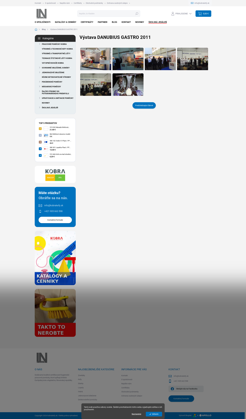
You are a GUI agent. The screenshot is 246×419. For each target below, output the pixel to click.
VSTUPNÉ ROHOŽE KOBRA (53, 63)
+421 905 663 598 (53, 211)
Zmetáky (81, 375)
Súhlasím (155, 414)
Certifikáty (78, 3)
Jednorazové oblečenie (87, 396)
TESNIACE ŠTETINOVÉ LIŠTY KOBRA (57, 58)
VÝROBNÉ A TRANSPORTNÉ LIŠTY (56, 53)
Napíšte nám (65, 3)
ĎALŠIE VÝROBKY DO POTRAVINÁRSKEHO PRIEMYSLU (55, 92)
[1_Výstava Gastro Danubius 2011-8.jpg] (192, 57)
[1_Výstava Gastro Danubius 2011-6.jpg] (128, 57)
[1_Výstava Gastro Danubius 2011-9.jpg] (95, 83)
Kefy (80, 379)
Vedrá (80, 392)
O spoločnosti (50, 3)
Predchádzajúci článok (144, 105)
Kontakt (38, 3)
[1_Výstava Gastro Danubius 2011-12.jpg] (128, 83)
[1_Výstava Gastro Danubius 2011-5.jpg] (95, 57)
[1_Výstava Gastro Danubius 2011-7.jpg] (160, 57)
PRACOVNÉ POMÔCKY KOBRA (54, 44)
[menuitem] (43, 22)
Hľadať (137, 14)
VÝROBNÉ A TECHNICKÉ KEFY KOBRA (57, 49)
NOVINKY (46, 103)
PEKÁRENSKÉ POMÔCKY (52, 82)
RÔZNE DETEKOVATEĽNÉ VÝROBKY (56, 77)
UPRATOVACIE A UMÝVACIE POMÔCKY (57, 98)
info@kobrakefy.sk (53, 205)
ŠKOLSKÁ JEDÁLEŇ (50, 108)
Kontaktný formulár (55, 220)
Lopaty (81, 388)
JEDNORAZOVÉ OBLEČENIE (53, 72)
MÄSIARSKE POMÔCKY (51, 87)
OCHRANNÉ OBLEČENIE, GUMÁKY (56, 68)
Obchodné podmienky (94, 3)
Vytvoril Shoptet (185, 415)
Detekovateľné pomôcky (87, 400)
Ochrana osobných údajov (117, 3)
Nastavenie (136, 414)
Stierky (80, 383)
